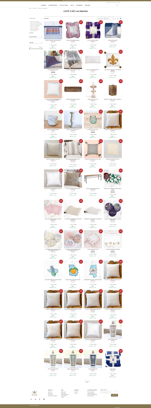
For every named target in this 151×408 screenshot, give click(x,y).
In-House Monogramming (92, 394)
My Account (63, 391)
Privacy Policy (64, 395)
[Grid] (120, 18)
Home (30, 8)
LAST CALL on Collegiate (34, 26)
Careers (75, 393)
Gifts (72, 5)
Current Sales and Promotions (35, 29)
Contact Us (76, 391)
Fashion (43, 5)
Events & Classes (90, 395)
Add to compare (54, 74)
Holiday (87, 5)
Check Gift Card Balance (52, 395)
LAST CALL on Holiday (34, 28)
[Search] (117, 5)
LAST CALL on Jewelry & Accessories (36, 24)
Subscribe (114, 395)
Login (107, 2)
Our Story (50, 391)
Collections (64, 5)
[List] (115, 18)
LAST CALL (34, 8)
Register (110, 2)
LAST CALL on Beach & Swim (35, 25)
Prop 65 (62, 397)
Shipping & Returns (65, 394)
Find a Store (50, 393)
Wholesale (118, 2)
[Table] (118, 18)
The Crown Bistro (90, 391)
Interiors (79, 5)
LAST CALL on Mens (33, 30)
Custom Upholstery (91, 393)
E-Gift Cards (50, 394)
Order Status (63, 393)
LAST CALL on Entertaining (34, 21)
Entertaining (52, 5)
